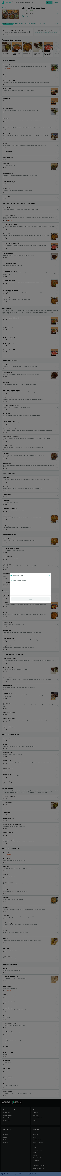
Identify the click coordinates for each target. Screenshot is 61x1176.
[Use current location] (49, 575)
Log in (12, 580)
